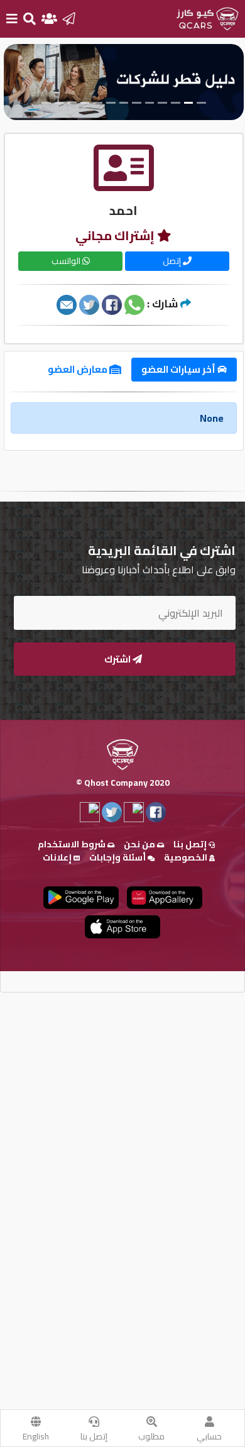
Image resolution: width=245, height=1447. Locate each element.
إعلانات (58, 857)
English (36, 1436)
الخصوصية (186, 857)
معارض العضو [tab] (78, 369)
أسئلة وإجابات (118, 857)
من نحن (140, 844)
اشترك (118, 659)
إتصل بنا (93, 1436)
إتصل (173, 261)
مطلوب (151, 1436)
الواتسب (67, 261)
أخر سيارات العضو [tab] (179, 369)
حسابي (209, 1436)
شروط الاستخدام (72, 844)
